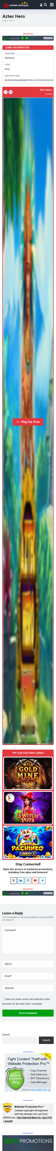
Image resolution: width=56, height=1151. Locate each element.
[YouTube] (35, 880)
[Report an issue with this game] (6, 92)
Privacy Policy (31, 1145)
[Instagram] (28, 880)
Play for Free (30, 422)
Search (6, 1034)
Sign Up (25, 1134)
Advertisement (28, 33)
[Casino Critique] (15, 4)
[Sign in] (41, 4)
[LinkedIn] (21, 880)
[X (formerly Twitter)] (14, 880)
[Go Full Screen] (11, 92)
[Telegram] (42, 880)
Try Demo (28, 773)
